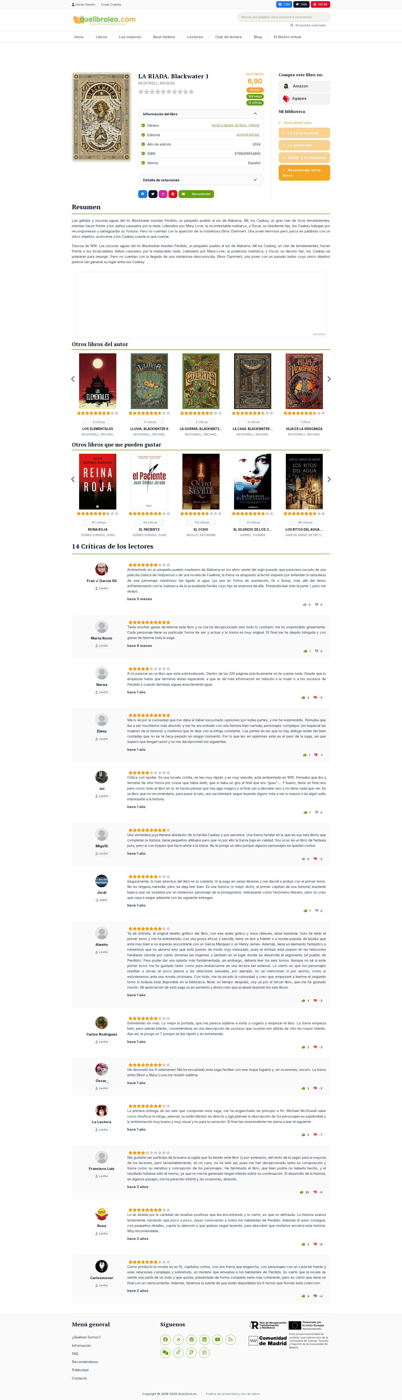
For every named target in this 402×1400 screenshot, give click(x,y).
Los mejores (130, 37)
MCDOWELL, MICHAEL (156, 83)
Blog (258, 37)
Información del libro (160, 114)
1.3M (286, 4)
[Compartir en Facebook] (142, 194)
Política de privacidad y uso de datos (233, 1394)
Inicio (79, 37)
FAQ (75, 1353)
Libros (101, 37)
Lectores (195, 37)
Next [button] (329, 379)
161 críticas (98, 522)
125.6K (323, 4)
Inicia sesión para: (297, 122)
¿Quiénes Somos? (86, 1337)
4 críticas (253, 422)
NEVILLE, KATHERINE (201, 535)
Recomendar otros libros (302, 173)
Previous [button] (73, 379)
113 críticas (201, 522)
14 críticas (255, 102)
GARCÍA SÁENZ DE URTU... (304, 535)
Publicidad (80, 1370)
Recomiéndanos (85, 1362)
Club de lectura (228, 37)
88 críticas (305, 522)
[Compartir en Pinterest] (172, 194)
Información (81, 1345)
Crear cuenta (111, 4)
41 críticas (253, 522)
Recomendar (201, 194)
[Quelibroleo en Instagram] (163, 194)
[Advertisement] (201, 57)
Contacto (79, 1378)
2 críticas (201, 422)
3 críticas (98, 422)
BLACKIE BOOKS (248, 134)
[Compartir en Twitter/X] (152, 194)
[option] (98, 395)
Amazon (300, 86)
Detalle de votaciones (161, 180)
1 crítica (305, 422)
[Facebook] (165, 1340)
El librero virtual (287, 37)
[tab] (201, 114)
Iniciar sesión (86, 4)
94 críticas (150, 522)
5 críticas (150, 422)
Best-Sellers (164, 37)
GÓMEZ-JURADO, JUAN (97, 535)
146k (304, 4)
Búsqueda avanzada (310, 25)
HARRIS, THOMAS (252, 535)
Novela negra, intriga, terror (235, 125)
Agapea (299, 98)
